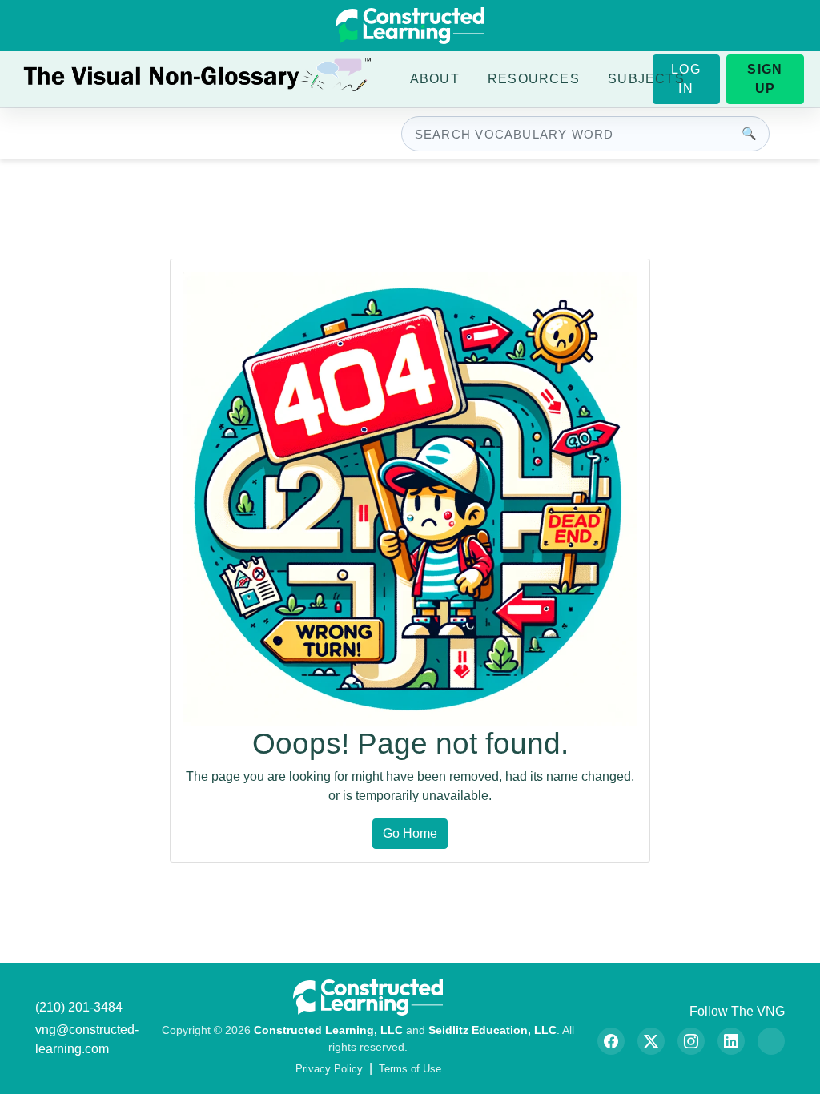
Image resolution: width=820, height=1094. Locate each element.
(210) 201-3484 (79, 1007)
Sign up (764, 78)
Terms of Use (410, 1069)
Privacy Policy (329, 1069)
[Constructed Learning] (410, 25)
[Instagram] (691, 1041)
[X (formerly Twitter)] (651, 1041)
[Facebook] (611, 1041)
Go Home (410, 833)
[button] (435, 79)
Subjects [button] (646, 79)
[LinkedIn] (731, 1041)
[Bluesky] (771, 1041)
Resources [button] (534, 79)
